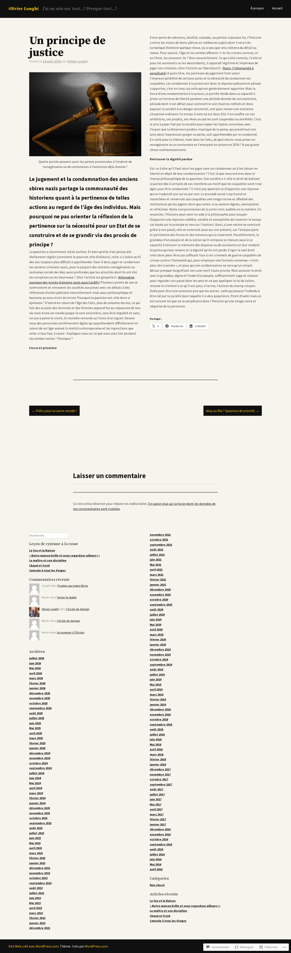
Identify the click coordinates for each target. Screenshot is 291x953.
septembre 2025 (40, 708)
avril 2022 (35, 908)
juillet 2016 (157, 854)
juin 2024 (35, 778)
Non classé (157, 885)
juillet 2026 (36, 658)
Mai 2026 (35, 668)
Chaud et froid (39, 565)
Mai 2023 (35, 843)
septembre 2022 (40, 883)
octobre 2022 (38, 878)
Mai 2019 (155, 684)
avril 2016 (156, 869)
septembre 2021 (161, 545)
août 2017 (156, 789)
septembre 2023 (40, 823)
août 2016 (156, 849)
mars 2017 (156, 814)
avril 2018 (156, 749)
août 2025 (36, 713)
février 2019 (158, 699)
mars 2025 (36, 738)
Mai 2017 (155, 804)
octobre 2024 (38, 763)
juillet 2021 (157, 555)
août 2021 (156, 549)
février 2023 (37, 858)
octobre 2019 (159, 659)
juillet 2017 (157, 794)
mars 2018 (156, 754)
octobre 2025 (38, 703)
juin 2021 (155, 559)
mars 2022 (36, 913)
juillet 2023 (36, 833)
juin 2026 (35, 663)
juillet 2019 (157, 674)
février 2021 (158, 579)
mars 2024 (36, 793)
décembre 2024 (39, 753)
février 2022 (37, 918)
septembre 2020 (161, 604)
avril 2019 (156, 689)
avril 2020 (156, 629)
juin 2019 (155, 679)
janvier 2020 (158, 644)
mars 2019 (156, 694)
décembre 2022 (39, 868)
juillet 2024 (36, 773)
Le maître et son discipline (47, 560)
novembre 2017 (160, 774)
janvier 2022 (37, 923)
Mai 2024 (35, 783)
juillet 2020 (157, 614)
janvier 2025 (37, 748)
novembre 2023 (39, 813)
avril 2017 (156, 809)
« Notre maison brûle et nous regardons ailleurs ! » (64, 555)
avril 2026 (35, 673)
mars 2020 (156, 634)
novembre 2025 (39, 698)
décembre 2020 (160, 589)
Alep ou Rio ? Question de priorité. (232, 411)
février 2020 (158, 639)
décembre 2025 (39, 693)
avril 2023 (35, 848)
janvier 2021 (158, 585)
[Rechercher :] (48, 535)
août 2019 (156, 669)
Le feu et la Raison (42, 550)
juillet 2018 (157, 734)
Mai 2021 (155, 565)
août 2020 (156, 609)
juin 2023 (35, 838)
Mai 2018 (155, 744)
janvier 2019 (158, 704)
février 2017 (158, 819)
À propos (257, 8)
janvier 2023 (37, 863)
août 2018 (156, 729)
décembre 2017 (160, 769)
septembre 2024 (40, 768)
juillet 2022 (36, 893)
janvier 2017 (158, 824)
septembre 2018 (161, 724)
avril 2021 (156, 569)
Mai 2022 (35, 903)
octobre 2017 (159, 779)
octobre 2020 (159, 599)
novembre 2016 (160, 834)
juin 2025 (35, 723)
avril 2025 (35, 733)
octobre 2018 (159, 719)
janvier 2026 (37, 688)
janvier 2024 (37, 803)
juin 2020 (155, 619)
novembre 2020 (160, 595)
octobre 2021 (159, 539)
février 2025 (37, 743)
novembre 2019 (160, 654)
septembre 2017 (161, 784)
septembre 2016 (161, 844)
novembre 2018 (160, 714)
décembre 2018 (160, 709)
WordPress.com (96, 946)
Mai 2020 (155, 624)
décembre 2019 (160, 649)
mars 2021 (156, 575)
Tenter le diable (67, 597)
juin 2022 (35, 898)
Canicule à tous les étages (47, 570)
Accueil (277, 8)
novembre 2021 (160, 535)
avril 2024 (35, 788)
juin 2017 (155, 799)
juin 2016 (155, 859)
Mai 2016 (155, 864)
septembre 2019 (161, 664)
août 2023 (36, 828)
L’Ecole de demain (77, 609)
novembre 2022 (39, 873)
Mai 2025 (35, 728)
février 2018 (158, 759)
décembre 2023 (39, 808)
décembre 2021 (39, 928)
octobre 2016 (159, 839)
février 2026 (37, 683)
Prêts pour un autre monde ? (54, 411)
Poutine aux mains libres (73, 586)
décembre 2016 (160, 829)
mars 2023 (36, 853)
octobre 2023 (38, 818)
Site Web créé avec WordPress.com (34, 946)
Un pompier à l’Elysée (70, 632)
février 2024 (37, 798)
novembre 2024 (39, 758)
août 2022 (36, 888)
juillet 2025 (36, 718)
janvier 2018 (158, 764)
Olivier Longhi (24, 8)
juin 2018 (155, 739)
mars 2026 (36, 678)
